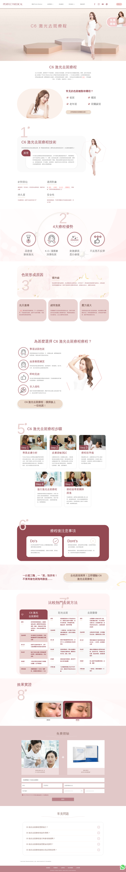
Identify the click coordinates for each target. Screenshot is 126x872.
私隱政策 (46, 795)
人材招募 (78, 867)
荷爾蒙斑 (67, 187)
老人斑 (61, 187)
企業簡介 (63, 867)
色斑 (83, 77)
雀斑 (50, 187)
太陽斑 (55, 187)
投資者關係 (70, 867)
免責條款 (48, 867)
